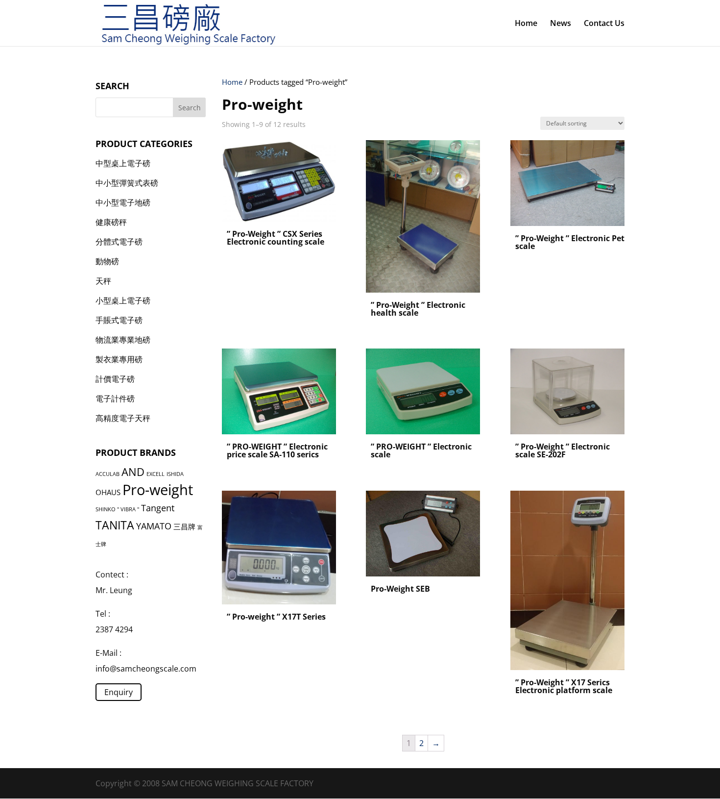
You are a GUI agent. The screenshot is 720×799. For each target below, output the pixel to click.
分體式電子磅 (119, 241)
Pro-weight (157, 489)
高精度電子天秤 (123, 418)
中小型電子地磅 (123, 202)
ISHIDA (175, 474)
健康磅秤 (111, 222)
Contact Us (604, 24)
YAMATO (153, 526)
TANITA (115, 525)
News (560, 24)
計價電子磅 (115, 379)
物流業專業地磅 (123, 339)
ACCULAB (108, 474)
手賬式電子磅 (119, 320)
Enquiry (118, 692)
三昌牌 (184, 526)
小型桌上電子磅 (123, 300)
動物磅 (107, 261)
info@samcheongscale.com (146, 668)
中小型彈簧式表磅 (127, 182)
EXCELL (155, 474)
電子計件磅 (115, 398)
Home (526, 24)
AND (132, 472)
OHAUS (108, 492)
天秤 (103, 280)
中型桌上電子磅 (123, 163)
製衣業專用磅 (119, 359)
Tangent (157, 508)
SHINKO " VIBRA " (117, 509)
